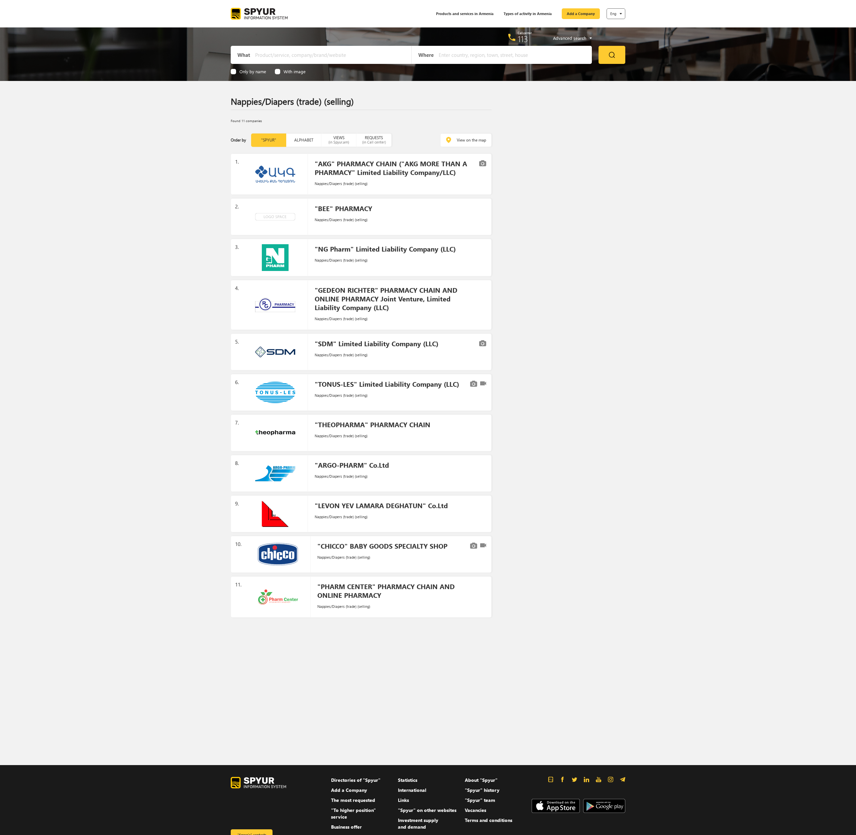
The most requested (353, 800)
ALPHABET (303, 140)
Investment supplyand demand (418, 823)
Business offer (346, 827)
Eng (613, 13)
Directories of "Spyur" (356, 780)
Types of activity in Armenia (528, 13)
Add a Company (581, 13)
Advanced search (569, 38)
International (412, 790)
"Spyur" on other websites (427, 810)
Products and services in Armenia (465, 13)
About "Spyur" (481, 780)
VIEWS (338, 139)
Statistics (407, 780)
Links (403, 800)
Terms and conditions (488, 820)
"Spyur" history (482, 790)
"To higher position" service (353, 813)
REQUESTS (374, 139)
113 (523, 38)
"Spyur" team (480, 800)
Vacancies (475, 810)
